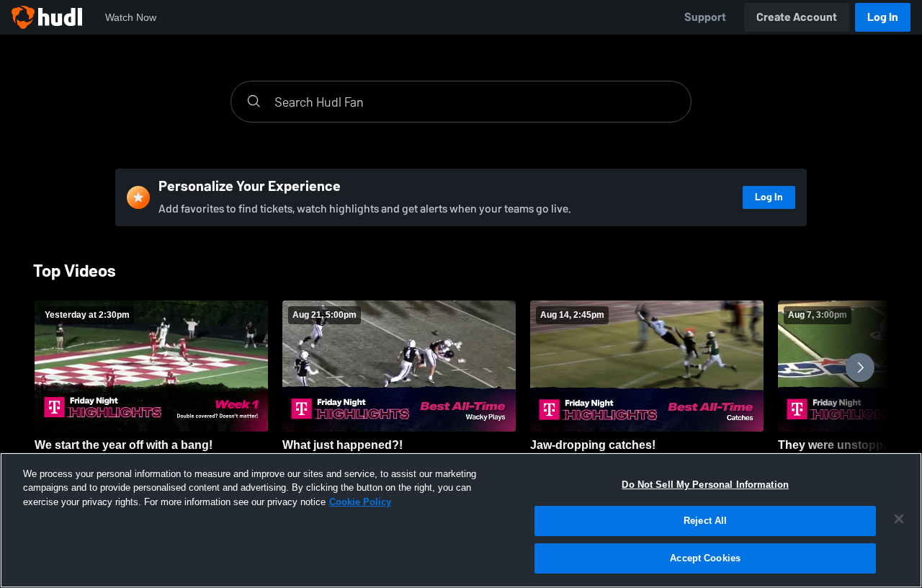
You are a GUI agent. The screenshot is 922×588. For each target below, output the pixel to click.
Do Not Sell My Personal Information (705, 484)
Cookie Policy (360, 501)
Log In (882, 17)
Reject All (705, 521)
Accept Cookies (705, 558)
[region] (461, 520)
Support (705, 17)
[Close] (899, 519)
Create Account (796, 17)
